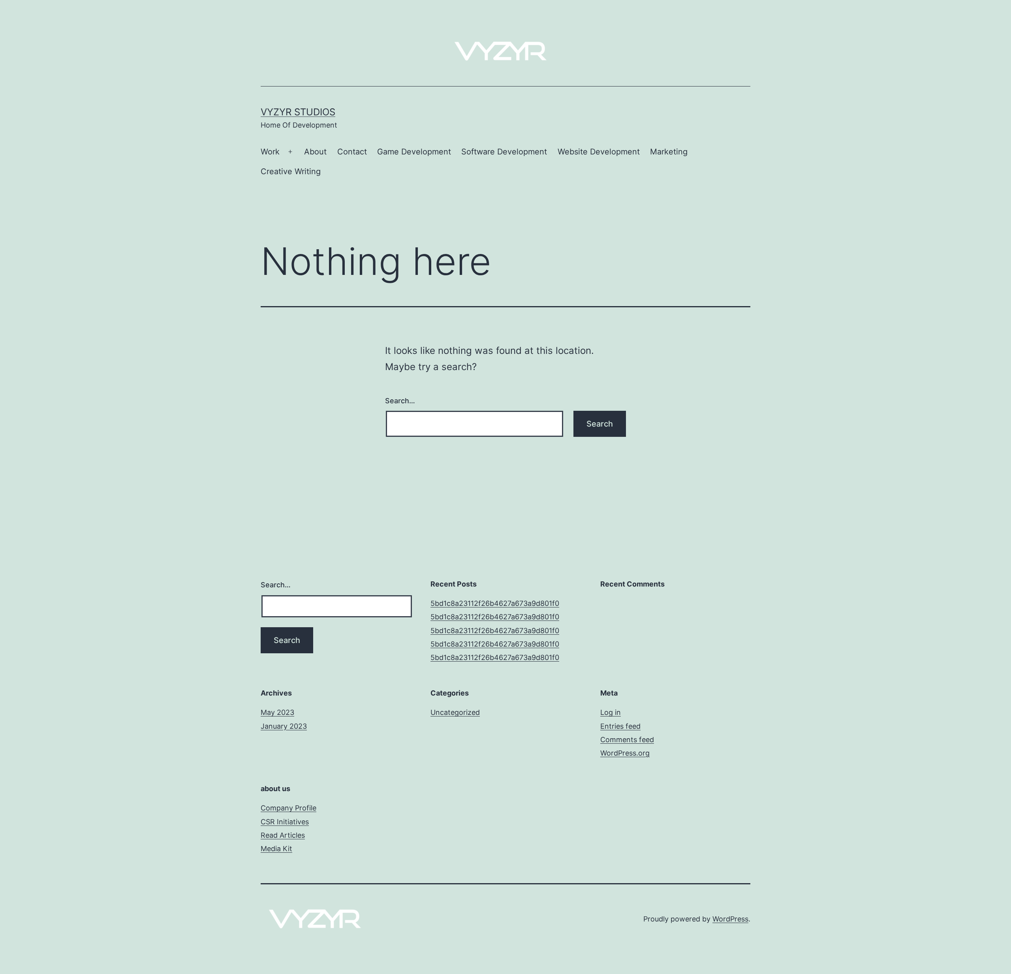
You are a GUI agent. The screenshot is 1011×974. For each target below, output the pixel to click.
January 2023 (284, 726)
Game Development (414, 151)
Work (270, 151)
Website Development (599, 151)
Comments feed (627, 739)
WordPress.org (625, 753)
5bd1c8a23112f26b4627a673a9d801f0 (494, 603)
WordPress (730, 919)
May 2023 (277, 712)
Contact (352, 151)
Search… (400, 401)
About (315, 151)
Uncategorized (455, 712)
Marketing (669, 151)
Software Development (504, 151)
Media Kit (276, 848)
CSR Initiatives (285, 822)
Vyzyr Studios (298, 112)
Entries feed (620, 726)
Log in (610, 712)
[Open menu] (290, 152)
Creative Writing (291, 171)
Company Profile (288, 808)
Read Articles (283, 835)
